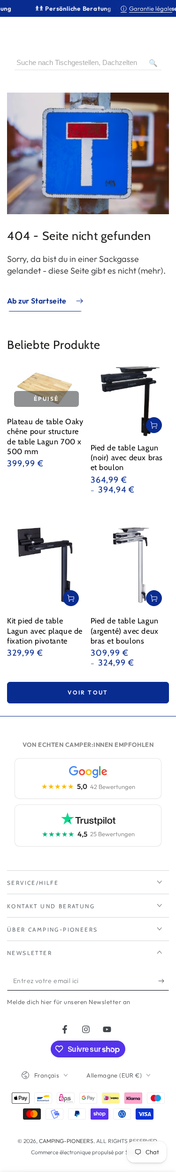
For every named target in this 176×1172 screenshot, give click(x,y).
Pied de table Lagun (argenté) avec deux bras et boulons (125, 630)
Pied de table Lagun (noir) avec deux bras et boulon (127, 457)
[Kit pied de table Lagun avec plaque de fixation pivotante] (46, 561)
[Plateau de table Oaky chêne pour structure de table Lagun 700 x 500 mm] (46, 388)
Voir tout (88, 692)
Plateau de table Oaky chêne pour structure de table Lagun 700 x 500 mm (45, 436)
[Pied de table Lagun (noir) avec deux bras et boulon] (130, 401)
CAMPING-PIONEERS (66, 1140)
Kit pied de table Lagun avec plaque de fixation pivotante (45, 630)
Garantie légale (146, 8)
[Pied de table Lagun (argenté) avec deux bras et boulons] (130, 561)
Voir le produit (154, 425)
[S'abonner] (163, 981)
